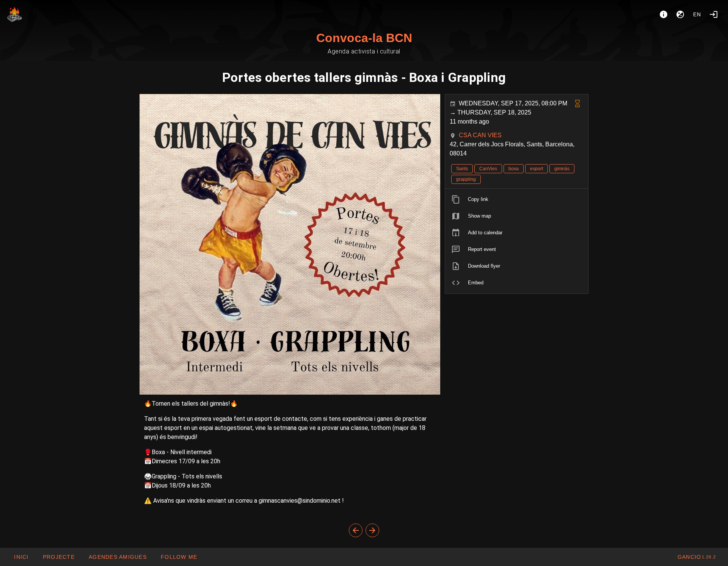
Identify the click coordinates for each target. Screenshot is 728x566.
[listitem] (516, 199)
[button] (117, 557)
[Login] (713, 14)
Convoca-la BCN (364, 38)
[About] (663, 14)
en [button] (697, 14)
